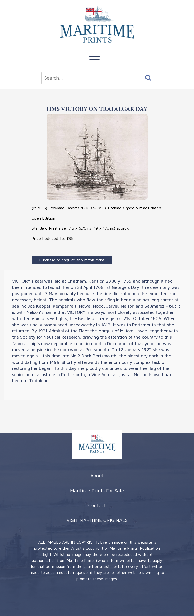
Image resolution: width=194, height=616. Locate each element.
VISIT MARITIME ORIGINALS (97, 520)
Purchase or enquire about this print (72, 260)
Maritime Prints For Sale (97, 490)
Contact (97, 505)
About (97, 475)
